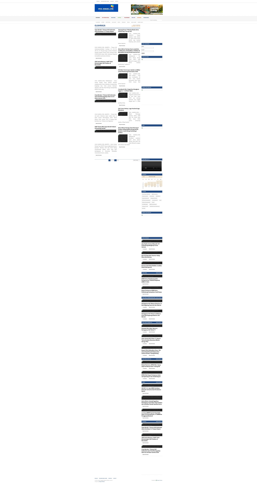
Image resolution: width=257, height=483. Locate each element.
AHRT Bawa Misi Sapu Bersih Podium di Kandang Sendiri (105, 127)
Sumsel (119, 17)
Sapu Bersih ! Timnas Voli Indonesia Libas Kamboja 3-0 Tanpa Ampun (105, 30)
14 (154, 184)
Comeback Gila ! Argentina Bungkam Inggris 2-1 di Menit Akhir (128, 90)
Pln (153, 202)
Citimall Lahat (145, 196)
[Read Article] (107, 34)
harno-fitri (152, 196)
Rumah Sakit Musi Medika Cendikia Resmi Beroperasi (152, 266)
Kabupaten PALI (154, 198)
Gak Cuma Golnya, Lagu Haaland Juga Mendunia (129, 109)
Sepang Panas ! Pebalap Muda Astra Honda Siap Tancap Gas (128, 30)
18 (145, 185)
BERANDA (98, 17)
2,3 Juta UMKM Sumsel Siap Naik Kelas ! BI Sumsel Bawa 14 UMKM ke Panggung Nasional (152, 414)
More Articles (159, 297)
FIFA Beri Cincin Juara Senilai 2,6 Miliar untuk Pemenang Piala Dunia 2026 (129, 71)
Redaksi (98, 1)
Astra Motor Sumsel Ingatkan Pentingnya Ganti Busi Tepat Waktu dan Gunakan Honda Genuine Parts (152, 402)
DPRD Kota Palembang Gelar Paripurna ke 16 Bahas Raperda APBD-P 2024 (151, 280)
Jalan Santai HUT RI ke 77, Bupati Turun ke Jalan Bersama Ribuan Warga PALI (151, 340)
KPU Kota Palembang (146, 200)
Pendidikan (146, 17)
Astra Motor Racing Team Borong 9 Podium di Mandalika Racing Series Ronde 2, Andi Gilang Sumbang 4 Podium (128, 130)
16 (160, 184)
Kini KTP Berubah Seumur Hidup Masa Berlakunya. (151, 256)
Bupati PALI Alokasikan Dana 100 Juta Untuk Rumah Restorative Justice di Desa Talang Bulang (151, 351)
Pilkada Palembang (146, 202)
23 (160, 185)
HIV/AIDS (158, 196)
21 (154, 185)
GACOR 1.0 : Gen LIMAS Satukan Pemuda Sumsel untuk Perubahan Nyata (151, 389)
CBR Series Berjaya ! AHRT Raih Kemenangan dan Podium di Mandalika (104, 63)
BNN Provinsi (154, 194)
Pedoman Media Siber (105, 1)
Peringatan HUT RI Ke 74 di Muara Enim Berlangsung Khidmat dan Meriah (151, 315)
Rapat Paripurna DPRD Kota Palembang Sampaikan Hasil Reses (152, 291)
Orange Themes (102, 481)
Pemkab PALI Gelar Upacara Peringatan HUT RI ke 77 (149, 329)
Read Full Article (99, 58)
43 (117, 160)
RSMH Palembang (153, 204)
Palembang (127, 17)
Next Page (136, 160)
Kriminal (139, 17)
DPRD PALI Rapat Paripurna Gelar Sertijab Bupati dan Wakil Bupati (151, 376)
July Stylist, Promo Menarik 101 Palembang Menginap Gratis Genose (151, 245)
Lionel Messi (154, 200)
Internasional (105, 17)
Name (143, 46)
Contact (116, 1)
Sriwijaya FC (145, 206)
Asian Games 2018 (146, 194)
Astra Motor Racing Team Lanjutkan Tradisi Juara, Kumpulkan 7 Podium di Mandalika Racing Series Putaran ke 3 (129, 50)
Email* (143, 49)
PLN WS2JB (145, 204)
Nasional (113, 17)
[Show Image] (104, 34)
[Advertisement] (152, 32)
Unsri (143, 208)
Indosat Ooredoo (145, 198)
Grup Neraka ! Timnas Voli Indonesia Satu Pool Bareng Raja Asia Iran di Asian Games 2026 (105, 96)
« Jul (143, 176)
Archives (112, 1)
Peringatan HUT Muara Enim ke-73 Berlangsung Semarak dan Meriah (152, 304)
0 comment (145, 259)
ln (160, 200)
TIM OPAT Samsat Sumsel (154, 206)
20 (151, 185)
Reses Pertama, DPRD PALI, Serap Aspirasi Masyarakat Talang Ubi (151, 365)
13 (151, 184)
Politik (133, 17)
